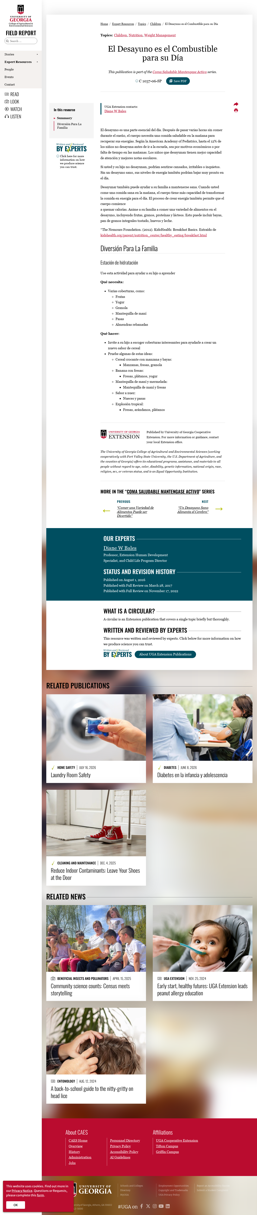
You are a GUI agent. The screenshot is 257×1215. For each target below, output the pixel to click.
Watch (16, 109)
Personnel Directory (125, 1140)
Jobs (72, 1163)
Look (14, 101)
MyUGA (124, 1194)
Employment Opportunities (174, 1185)
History (74, 1152)
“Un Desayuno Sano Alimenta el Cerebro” (192, 510)
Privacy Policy (120, 1146)
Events (9, 77)
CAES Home (78, 1140)
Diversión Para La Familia (69, 125)
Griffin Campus (167, 1152)
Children (155, 23)
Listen (15, 116)
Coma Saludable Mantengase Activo (180, 72)
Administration (80, 1157)
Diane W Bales (115, 111)
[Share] (236, 104)
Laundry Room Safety (70, 774)
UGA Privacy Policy (169, 1194)
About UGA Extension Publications (165, 654)
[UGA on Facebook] (142, 1207)
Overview (76, 1146)
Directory (125, 1190)
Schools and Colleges (131, 1185)
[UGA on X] (148, 1207)
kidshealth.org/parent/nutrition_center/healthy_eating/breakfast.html (153, 235)
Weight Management (160, 35)
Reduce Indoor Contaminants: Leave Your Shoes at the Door (95, 874)
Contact (10, 84)
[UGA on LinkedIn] (167, 1207)
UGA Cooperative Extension (177, 1140)
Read (14, 94)
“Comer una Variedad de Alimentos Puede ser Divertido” (135, 512)
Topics (142, 23)
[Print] (236, 110)
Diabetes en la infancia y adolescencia (192, 774)
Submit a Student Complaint (212, 1190)
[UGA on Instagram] (155, 1207)
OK (16, 1205)
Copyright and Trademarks (173, 1190)
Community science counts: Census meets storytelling (90, 989)
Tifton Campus (167, 1146)
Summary (64, 118)
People (9, 69)
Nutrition (136, 35)
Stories (9, 54)
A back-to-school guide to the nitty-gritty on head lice (92, 1092)
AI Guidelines (120, 1157)
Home (104, 23)
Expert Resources (18, 61)
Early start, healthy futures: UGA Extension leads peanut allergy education (202, 989)
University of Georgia (89, 1190)
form (40, 1195)
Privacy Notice (22, 1191)
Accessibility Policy (124, 1152)
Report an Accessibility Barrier (213, 1185)
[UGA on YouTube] (161, 1207)
